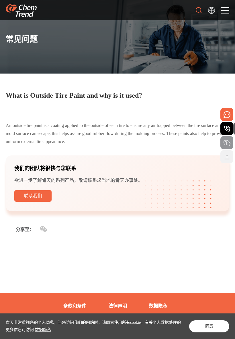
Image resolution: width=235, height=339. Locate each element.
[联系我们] (33, 200)
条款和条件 (74, 305)
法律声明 (118, 305)
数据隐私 (43, 330)
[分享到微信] (43, 229)
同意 (209, 326)
